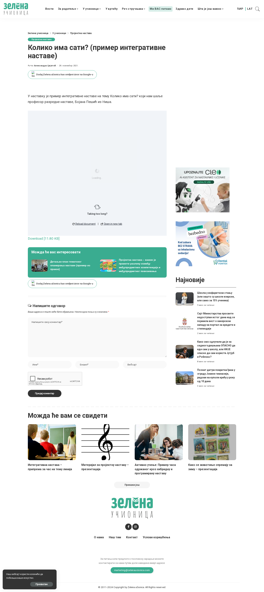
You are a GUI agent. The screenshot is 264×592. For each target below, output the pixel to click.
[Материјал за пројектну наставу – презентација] (105, 442)
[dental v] (203, 243)
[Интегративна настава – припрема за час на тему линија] (52, 442)
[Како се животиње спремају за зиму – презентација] (212, 442)
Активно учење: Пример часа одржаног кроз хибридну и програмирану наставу (155, 469)
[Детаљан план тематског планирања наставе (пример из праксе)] (63, 265)
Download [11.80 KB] (43, 238)
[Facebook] (128, 527)
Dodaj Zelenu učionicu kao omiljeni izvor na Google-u (64, 74)
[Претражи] (257, 9)
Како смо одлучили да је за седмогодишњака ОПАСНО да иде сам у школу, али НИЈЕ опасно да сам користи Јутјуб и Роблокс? (216, 349)
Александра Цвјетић (45, 66)
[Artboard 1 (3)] (203, 189)
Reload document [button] (85, 223)
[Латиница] (250, 9)
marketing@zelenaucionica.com (132, 570)
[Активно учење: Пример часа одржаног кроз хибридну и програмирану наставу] (159, 442)
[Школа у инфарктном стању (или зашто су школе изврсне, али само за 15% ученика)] (185, 299)
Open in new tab (112, 223)
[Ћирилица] (240, 9)
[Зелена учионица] (16, 9)
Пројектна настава (41, 39)
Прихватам (42, 584)
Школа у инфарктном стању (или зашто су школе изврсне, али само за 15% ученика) (216, 296)
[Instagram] (135, 527)
